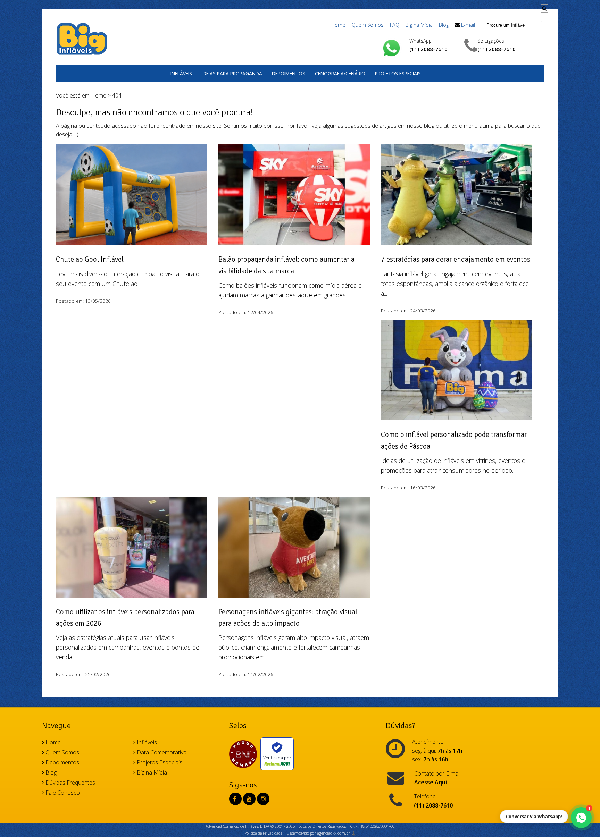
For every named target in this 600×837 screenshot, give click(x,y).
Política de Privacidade (263, 833)
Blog (50, 772)
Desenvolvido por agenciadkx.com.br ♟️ (321, 833)
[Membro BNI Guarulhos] (244, 754)
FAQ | (396, 25)
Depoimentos (288, 73)
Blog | (445, 25)
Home (98, 95)
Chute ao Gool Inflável (90, 259)
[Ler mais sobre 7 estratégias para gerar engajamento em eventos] (456, 198)
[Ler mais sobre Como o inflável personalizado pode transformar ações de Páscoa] (456, 374)
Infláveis (181, 73)
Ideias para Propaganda (232, 73)
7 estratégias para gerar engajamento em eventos (455, 259)
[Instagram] (263, 799)
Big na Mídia (151, 772)
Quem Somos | (370, 25)
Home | (340, 25)
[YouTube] (249, 799)
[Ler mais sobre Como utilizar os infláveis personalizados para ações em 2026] (131, 551)
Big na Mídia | (421, 25)
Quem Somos (61, 752)
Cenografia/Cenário (340, 73)
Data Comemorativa (160, 752)
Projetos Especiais (398, 73)
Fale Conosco (62, 792)
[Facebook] (234, 799)
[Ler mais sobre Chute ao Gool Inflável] (131, 198)
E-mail (468, 25)
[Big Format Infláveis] (82, 38)
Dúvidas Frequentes (69, 782)
